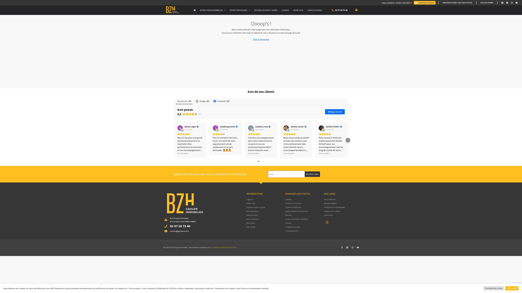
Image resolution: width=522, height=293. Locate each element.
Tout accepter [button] (512, 288)
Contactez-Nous (314, 10)
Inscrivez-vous (312, 174)
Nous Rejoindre (487, 3)
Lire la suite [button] (182, 153)
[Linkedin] (507, 3)
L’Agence (285, 10)
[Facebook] (502, 3)
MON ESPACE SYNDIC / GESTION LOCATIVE (457, 3)
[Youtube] (517, 3)
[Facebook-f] (342, 247)
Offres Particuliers (238, 10)
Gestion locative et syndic (266, 10)
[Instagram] (512, 3)
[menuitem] (327, 222)
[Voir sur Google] (180, 128)
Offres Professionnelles (211, 10)
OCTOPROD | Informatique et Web (223, 247)
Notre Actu (298, 10)
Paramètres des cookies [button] (493, 288)
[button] (174, 140)
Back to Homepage (261, 39)
